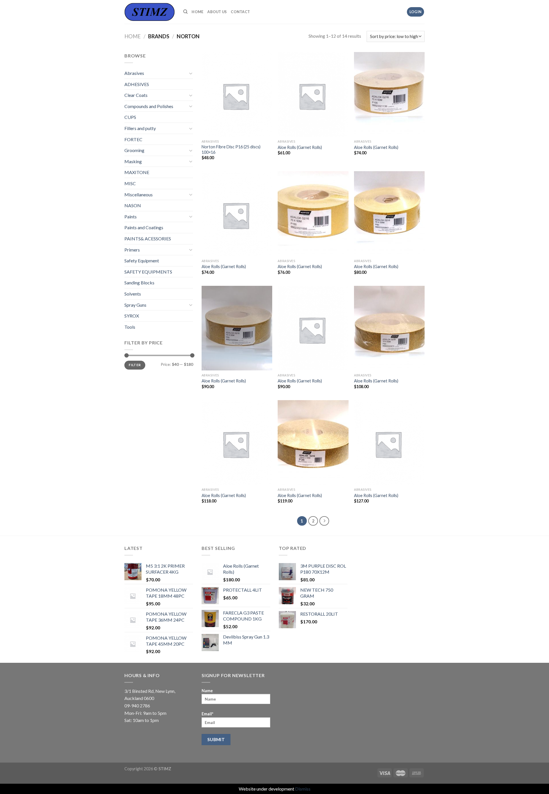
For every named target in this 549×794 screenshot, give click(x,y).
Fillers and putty (140, 128)
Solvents (132, 293)
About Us (217, 11)
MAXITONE (136, 172)
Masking (133, 161)
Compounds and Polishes (148, 106)
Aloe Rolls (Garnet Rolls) (300, 147)
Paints (130, 216)
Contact (240, 11)
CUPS (130, 117)
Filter (135, 365)
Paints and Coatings (143, 227)
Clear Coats (136, 95)
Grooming (134, 150)
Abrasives (134, 73)
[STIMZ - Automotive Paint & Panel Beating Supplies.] (149, 12)
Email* (207, 713)
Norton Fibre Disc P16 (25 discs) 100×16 (231, 149)
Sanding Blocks (139, 282)
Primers (132, 249)
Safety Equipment (141, 260)
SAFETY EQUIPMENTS (148, 271)
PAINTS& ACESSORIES (147, 238)
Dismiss (303, 788)
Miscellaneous (138, 194)
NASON (132, 205)
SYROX (131, 315)
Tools (129, 327)
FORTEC (133, 139)
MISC (130, 183)
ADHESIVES (136, 84)
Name (207, 690)
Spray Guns (135, 305)
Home (197, 11)
